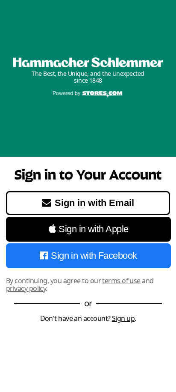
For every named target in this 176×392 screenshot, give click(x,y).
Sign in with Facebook (94, 255)
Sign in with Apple (93, 229)
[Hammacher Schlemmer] (88, 62)
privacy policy (26, 288)
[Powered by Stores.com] (88, 95)
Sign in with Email (94, 202)
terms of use (121, 280)
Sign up (123, 318)
